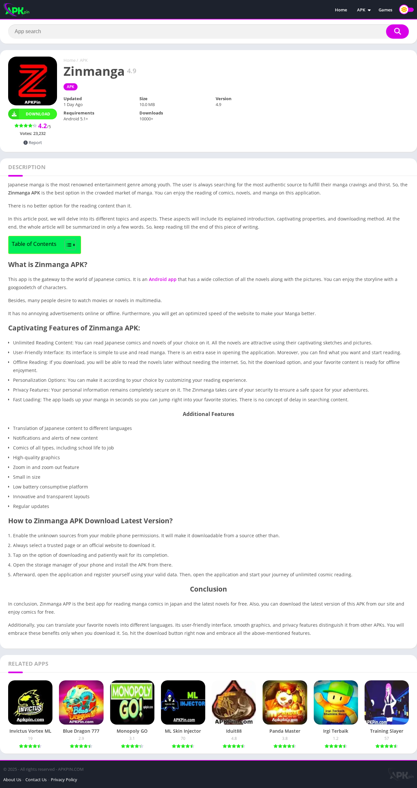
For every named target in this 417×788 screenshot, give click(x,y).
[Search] (397, 31)
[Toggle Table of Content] (67, 244)
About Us (12, 779)
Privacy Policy (64, 779)
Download (38, 114)
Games (385, 10)
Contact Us (36, 779)
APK (361, 10)
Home (341, 10)
